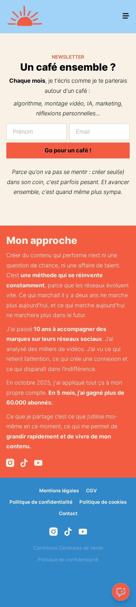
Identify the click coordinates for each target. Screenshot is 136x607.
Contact (68, 513)
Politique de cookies (103, 502)
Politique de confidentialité (40, 502)
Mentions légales (59, 491)
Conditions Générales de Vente (68, 548)
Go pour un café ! (68, 150)
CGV (91, 491)
